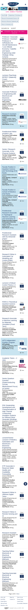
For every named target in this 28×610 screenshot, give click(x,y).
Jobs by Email (4, 603)
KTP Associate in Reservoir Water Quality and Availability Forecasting (8, 470)
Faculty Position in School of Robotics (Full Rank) (9, 192)
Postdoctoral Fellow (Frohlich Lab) (9, 133)
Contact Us (12, 599)
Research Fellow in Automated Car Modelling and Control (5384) (9, 257)
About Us (12, 597)
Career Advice (4, 601)
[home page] (13, 6)
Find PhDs (3, 599)
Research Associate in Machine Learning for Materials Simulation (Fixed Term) (9, 322)
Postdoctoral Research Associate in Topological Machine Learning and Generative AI (9, 215)
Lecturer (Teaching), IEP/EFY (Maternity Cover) (9, 77)
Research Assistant (9, 114)
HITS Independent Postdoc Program (8, 341)
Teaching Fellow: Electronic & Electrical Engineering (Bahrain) (8, 555)
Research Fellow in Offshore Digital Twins (9, 494)
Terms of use (20, 597)
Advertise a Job (4, 605)
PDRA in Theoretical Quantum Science (9, 303)
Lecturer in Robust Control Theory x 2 (9, 284)
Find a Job (3, 597)
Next (18, 594)
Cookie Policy (20, 601)
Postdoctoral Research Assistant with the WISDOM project (9, 236)
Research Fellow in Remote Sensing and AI (9, 514)
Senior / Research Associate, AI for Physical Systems (8, 151)
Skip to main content (6, 1)
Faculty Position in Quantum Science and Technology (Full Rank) (9, 170)
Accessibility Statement (22, 603)
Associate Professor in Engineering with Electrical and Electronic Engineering (9, 96)
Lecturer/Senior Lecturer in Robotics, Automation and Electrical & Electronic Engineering (9, 443)
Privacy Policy (20, 599)
